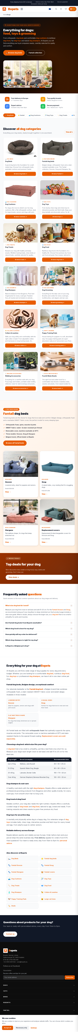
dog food (6, 41)
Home (5, 14)
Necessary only (21, 1028)
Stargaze (11, 718)
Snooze (11, 703)
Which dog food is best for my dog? (19, 629)
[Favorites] (66, 9)
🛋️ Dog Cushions (35, 115)
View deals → (14, 577)
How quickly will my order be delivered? (21, 634)
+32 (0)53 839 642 (9, 962)
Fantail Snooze (57, 609)
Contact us (10, 934)
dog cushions (41, 38)
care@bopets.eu (22, 962)
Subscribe (69, 977)
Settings (34, 1028)
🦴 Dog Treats (62, 115)
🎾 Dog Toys (49, 115)
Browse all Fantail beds (15, 443)
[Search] (56, 9)
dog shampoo (34, 41)
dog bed (55, 614)
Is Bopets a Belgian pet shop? (17, 646)
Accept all (7, 1028)
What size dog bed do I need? (17, 605)
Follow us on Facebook (11, 966)
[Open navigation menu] (22, 9)
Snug (68, 609)
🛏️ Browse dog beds (14, 53)
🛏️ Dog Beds (9, 115)
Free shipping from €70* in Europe (21, 2)
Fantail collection (35, 53)
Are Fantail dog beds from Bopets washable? (23, 623)
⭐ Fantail (21, 115)
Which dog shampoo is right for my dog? (21, 640)
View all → (69, 132)
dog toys (17, 41)
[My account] (61, 9)
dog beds (20, 38)
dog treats (24, 807)
